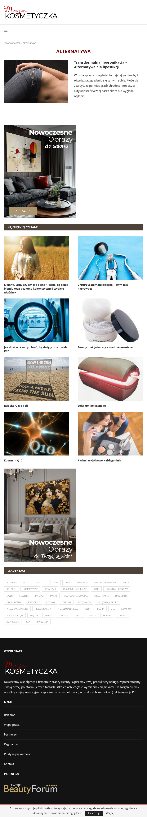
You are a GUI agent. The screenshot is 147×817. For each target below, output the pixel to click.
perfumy (66, 602)
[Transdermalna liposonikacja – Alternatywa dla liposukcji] (36, 81)
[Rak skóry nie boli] (36, 379)
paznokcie (34, 602)
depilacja (82, 582)
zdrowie (122, 615)
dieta (126, 582)
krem (96, 589)
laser (10, 595)
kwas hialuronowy (117, 589)
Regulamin (11, 744)
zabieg (92, 615)
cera (55, 582)
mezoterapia (101, 595)
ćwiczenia (42, 621)
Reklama (9, 715)
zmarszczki (13, 621)
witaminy (64, 615)
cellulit (41, 582)
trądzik (34, 615)
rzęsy (88, 608)
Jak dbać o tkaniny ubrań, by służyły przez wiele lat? (35, 349)
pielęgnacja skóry (107, 602)
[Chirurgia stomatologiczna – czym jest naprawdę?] (110, 258)
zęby (28, 621)
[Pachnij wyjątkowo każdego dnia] (110, 433)
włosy (78, 615)
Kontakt (9, 764)
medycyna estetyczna (76, 595)
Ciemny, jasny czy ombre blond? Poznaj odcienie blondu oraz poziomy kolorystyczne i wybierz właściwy (36, 288)
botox (26, 582)
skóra (100, 608)
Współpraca (12, 724)
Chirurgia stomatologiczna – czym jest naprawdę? (103, 286)
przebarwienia (43, 608)
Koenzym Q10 (13, 460)
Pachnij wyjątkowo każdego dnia (99, 460)
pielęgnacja (84, 602)
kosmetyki (50, 589)
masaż (53, 595)
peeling (50, 602)
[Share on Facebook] (107, 104)
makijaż (39, 595)
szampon (126, 608)
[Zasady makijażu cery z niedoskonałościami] (110, 320)
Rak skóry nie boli (16, 405)
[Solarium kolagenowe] (110, 379)
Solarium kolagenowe (92, 405)
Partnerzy (10, 734)
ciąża (68, 582)
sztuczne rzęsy (15, 615)
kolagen (11, 589)
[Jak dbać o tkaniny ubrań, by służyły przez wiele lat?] (36, 320)
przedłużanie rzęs (68, 608)
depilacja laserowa (105, 582)
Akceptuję (94, 813)
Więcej (110, 813)
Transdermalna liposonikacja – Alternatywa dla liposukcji (100, 64)
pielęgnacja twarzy (17, 608)
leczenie (24, 595)
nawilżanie (121, 595)
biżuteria (12, 582)
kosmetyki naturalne (75, 589)
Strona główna (12, 43)
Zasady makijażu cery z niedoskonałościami (106, 347)
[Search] (141, 30)
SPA (113, 608)
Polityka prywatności (17, 754)
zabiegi (107, 615)
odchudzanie (14, 602)
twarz (48, 615)
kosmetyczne (30, 589)
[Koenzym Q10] (36, 433)
